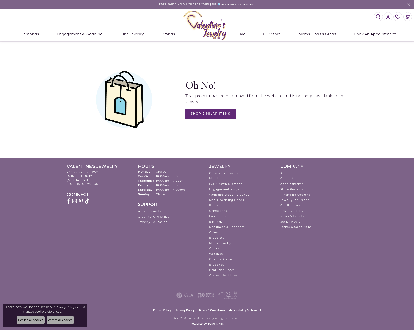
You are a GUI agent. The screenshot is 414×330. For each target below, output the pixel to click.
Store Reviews (291, 189)
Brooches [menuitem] (216, 264)
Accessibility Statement (245, 310)
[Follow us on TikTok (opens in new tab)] (87, 201)
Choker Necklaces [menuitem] (223, 275)
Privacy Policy (291, 210)
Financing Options (295, 194)
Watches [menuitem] (216, 253)
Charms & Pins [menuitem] (221, 259)
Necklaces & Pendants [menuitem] (227, 227)
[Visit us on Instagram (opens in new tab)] (74, 201)
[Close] (408, 4)
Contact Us (289, 178)
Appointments (149, 211)
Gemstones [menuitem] (218, 210)
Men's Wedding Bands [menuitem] (226, 200)
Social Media (290, 221)
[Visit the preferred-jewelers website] (228, 295)
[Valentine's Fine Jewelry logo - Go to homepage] (207, 25)
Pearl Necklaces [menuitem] (222, 270)
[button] (378, 16)
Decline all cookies (30, 320)
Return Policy (162, 310)
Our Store (272, 34)
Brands (168, 34)
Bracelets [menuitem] (216, 237)
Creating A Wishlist (153, 216)
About (285, 173)
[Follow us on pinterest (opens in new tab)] (81, 201)
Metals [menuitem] (214, 178)
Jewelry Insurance (295, 200)
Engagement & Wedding (80, 34)
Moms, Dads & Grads (317, 34)
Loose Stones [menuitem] (220, 216)
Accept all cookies (60, 320)
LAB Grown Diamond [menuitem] (226, 183)
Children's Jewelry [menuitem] (224, 173)
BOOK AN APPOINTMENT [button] (238, 4)
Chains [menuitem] (214, 248)
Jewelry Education (153, 222)
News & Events (292, 216)
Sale (241, 34)
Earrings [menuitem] (216, 221)
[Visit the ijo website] (206, 295)
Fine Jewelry (132, 34)
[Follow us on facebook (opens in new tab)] (68, 201)
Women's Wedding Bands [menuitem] (229, 194)
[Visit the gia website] (185, 295)
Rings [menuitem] (213, 205)
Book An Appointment (375, 34)
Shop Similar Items (210, 113)
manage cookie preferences (42, 311)
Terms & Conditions (296, 227)
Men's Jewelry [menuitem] (220, 243)
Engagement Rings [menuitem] (224, 189)
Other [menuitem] (213, 232)
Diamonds (29, 34)
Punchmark (215, 324)
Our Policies (290, 205)
